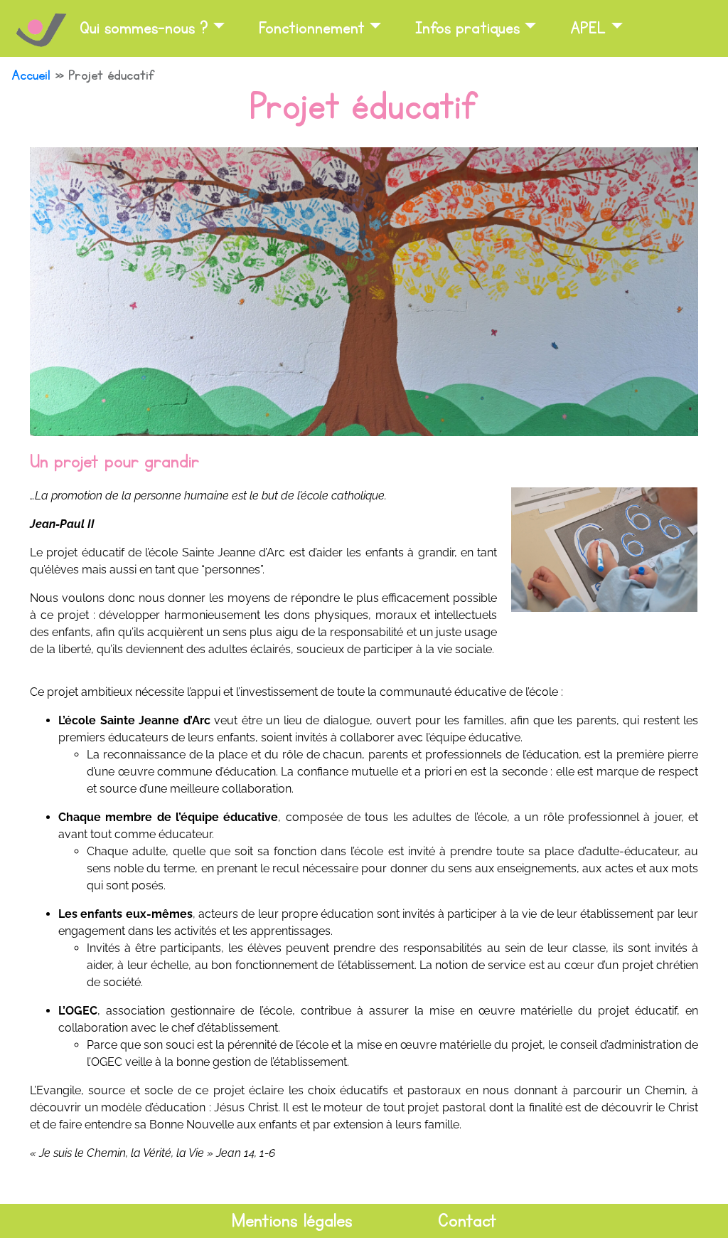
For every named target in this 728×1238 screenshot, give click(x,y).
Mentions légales (292, 1221)
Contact (467, 1221)
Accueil (30, 75)
